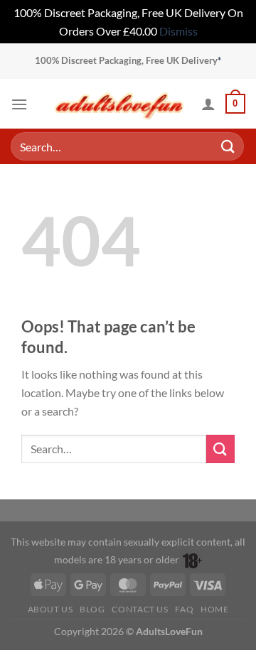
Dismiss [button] (178, 31)
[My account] (208, 103)
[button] (19, 104)
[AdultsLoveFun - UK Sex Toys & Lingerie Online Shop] (119, 104)
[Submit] (228, 147)
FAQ (184, 609)
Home (214, 609)
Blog (92, 609)
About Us (50, 609)
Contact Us (140, 609)
